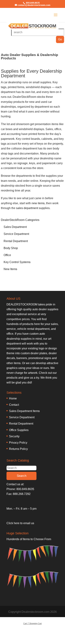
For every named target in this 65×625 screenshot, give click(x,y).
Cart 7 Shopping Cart (32, 623)
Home (13, 398)
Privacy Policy (18, 442)
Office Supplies (19, 430)
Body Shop (11, 248)
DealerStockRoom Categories (20, 219)
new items (38, 203)
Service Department (16, 233)
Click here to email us (20, 523)
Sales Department (15, 226)
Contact (14, 404)
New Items (10, 269)
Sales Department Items (24, 411)
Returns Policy (18, 448)
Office (7, 255)
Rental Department (16, 241)
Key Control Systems (17, 262)
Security (14, 436)
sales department (27, 208)
